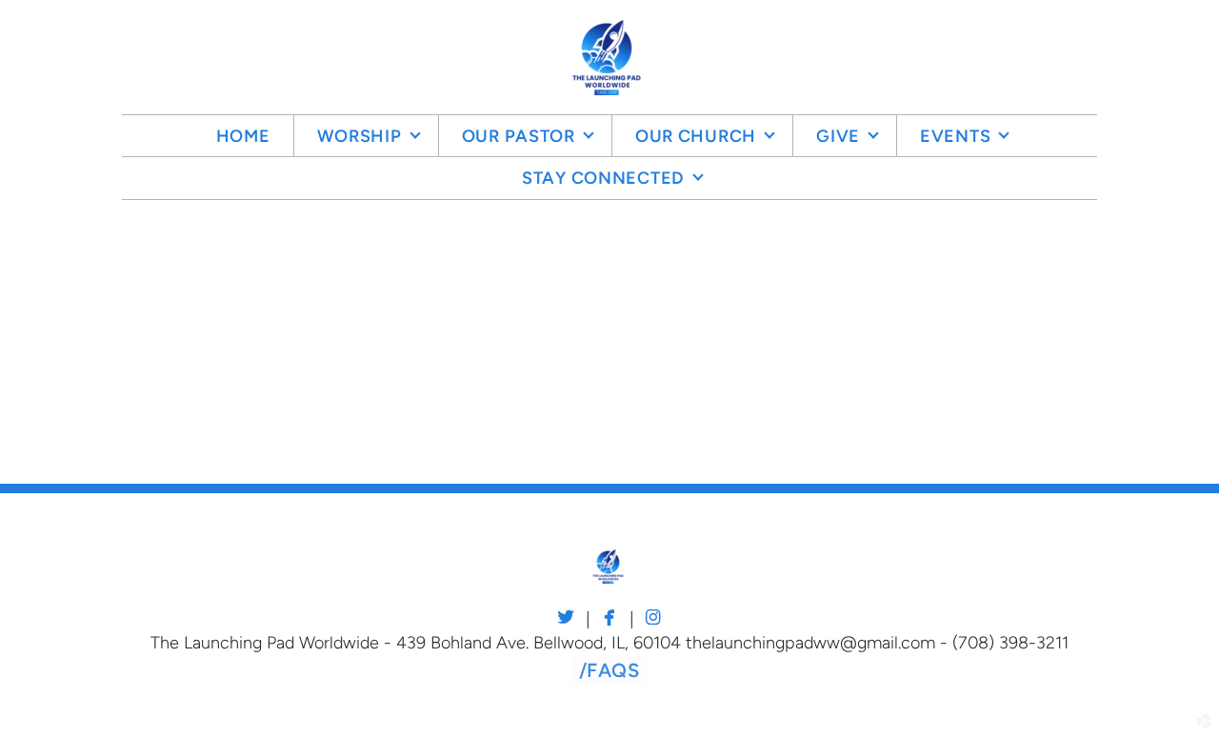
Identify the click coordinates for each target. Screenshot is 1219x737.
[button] (609, 670)
